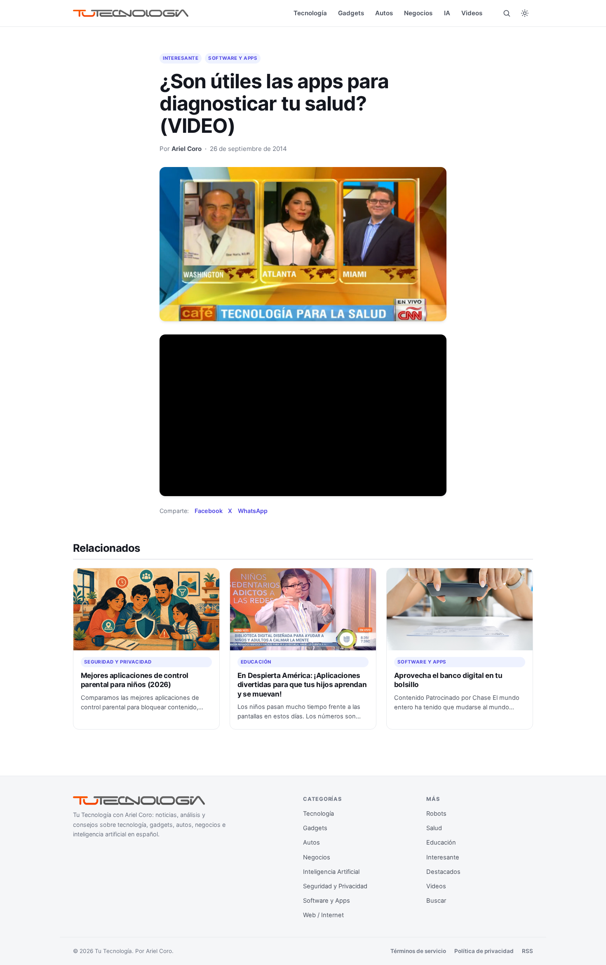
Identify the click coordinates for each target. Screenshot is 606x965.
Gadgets (351, 13)
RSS (527, 951)
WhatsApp (253, 510)
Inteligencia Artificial (331, 872)
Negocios (418, 13)
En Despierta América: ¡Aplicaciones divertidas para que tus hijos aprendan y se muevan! (302, 684)
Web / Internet (323, 915)
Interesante (180, 58)
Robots (436, 813)
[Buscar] (506, 13)
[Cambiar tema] (525, 13)
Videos (471, 13)
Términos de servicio (418, 951)
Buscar (436, 900)
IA (447, 13)
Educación (256, 662)
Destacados (443, 872)
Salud (434, 828)
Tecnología (310, 13)
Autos (384, 13)
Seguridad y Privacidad (118, 662)
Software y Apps (232, 58)
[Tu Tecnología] (130, 13)
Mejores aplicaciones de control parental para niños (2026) (134, 680)
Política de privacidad (484, 951)
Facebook (209, 510)
